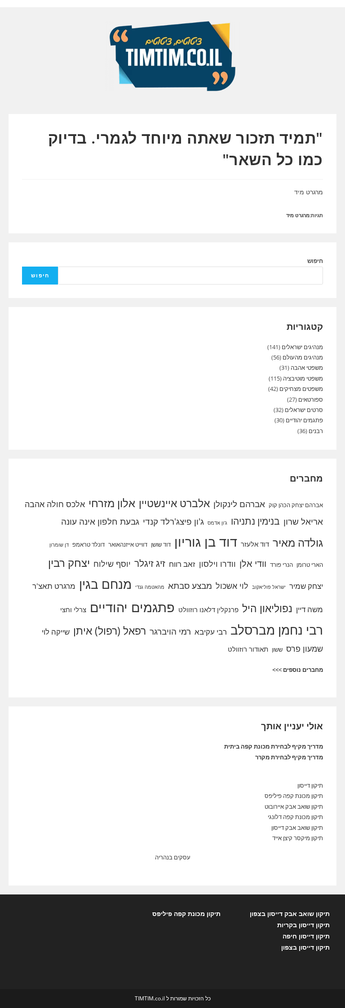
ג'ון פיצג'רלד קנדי (173, 521)
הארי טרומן (309, 565)
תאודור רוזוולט (248, 648)
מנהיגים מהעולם (303, 357)
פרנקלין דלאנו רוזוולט (208, 609)
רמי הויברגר (170, 631)
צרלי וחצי (73, 609)
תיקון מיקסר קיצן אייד (297, 838)
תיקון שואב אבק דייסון (297, 828)
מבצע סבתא (190, 586)
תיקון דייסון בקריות (303, 924)
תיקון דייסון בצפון (305, 947)
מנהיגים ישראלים (302, 347)
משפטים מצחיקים (301, 389)
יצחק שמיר (306, 586)
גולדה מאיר (298, 542)
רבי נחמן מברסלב (276, 629)
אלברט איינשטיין (174, 503)
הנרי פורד (281, 565)
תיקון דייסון (310, 785)
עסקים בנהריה (172, 857)
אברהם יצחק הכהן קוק (296, 505)
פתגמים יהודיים (304, 420)
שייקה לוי (56, 632)
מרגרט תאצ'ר (53, 586)
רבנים (316, 431)
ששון (277, 649)
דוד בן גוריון (205, 542)
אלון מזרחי (111, 503)
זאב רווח (182, 564)
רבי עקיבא (211, 632)
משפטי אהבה (307, 368)
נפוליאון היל (267, 608)
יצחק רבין (69, 563)
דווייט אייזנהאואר (127, 544)
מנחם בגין (105, 583)
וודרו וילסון (217, 563)
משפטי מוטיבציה (303, 378)
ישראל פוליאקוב (269, 587)
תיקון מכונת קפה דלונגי (295, 817)
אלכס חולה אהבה (55, 504)
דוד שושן (161, 544)
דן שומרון (59, 545)
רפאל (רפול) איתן (109, 630)
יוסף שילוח (112, 563)
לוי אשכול (232, 585)
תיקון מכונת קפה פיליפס (294, 796)
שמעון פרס (304, 648)
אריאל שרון (303, 521)
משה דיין (309, 609)
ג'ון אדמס (217, 523)
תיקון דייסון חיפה (306, 936)
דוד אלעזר (255, 543)
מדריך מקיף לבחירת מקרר (289, 757)
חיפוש (315, 261)
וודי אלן (252, 563)
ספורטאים (310, 399)
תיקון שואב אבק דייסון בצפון (290, 913)
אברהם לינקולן (239, 504)
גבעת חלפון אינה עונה (100, 521)
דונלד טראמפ (88, 544)
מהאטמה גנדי (149, 587)
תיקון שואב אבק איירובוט (294, 806)
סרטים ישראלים (304, 410)
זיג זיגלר (149, 563)
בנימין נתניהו (255, 521)
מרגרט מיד (298, 215)
